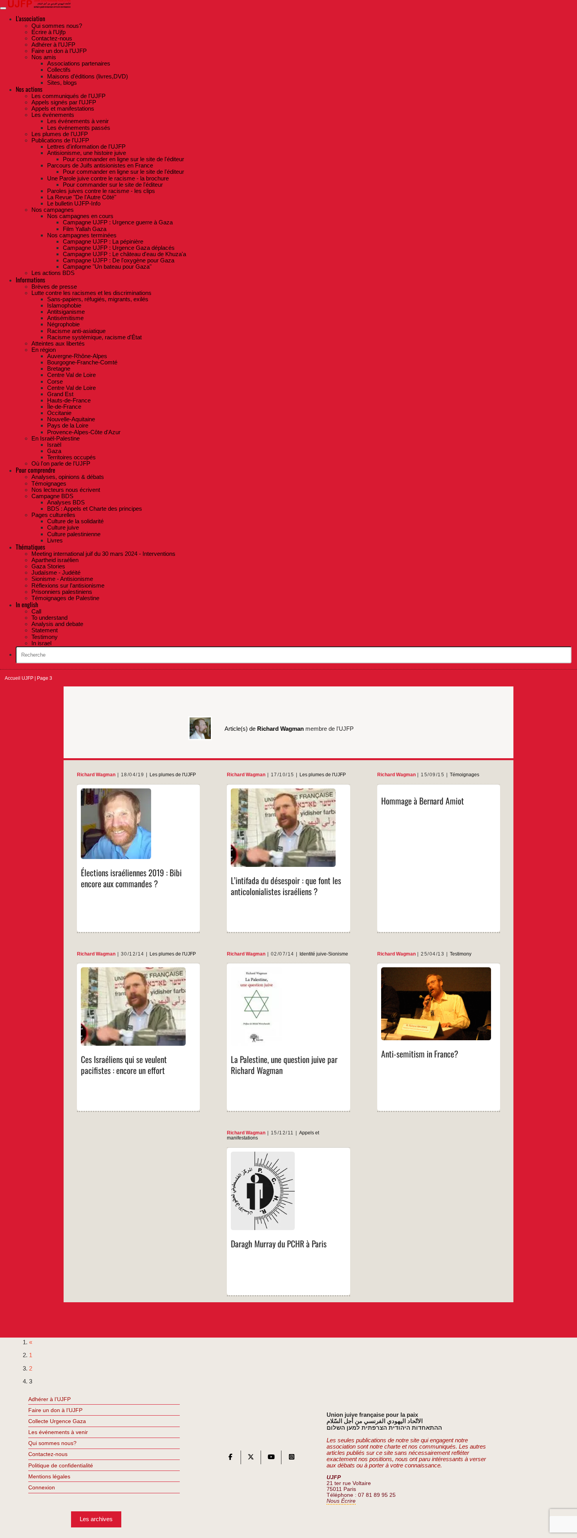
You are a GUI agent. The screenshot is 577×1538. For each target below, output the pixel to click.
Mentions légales (49, 1476)
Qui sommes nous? (52, 1443)
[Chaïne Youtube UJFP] (271, 1458)
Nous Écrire (341, 1501)
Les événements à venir (58, 1432)
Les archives (96, 1519)
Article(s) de (264, 728)
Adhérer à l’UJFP (49, 1399)
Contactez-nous (48, 1454)
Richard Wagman (96, 774)
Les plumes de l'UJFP (173, 774)
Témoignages (464, 774)
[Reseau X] (251, 1458)
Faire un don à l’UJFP (55, 1410)
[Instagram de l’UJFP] (292, 1458)
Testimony (460, 954)
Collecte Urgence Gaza (57, 1421)
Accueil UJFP (19, 678)
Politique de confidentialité (60, 1465)
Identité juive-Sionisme (323, 954)
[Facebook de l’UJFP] (230, 1458)
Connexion (41, 1487)
